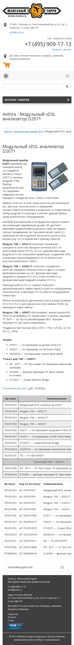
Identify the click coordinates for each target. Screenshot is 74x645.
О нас (11, 620)
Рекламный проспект (15, 388)
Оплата (12, 617)
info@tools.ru (16, 32)
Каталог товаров (17, 99)
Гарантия (13, 614)
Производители (20, 567)
